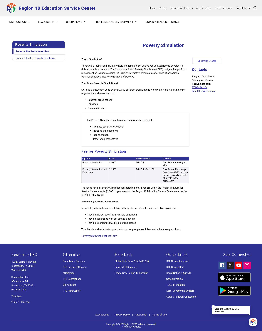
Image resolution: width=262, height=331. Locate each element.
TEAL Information (175, 284)
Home (152, 8)
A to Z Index (203, 8)
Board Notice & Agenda (178, 273)
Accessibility (102, 314)
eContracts (68, 273)
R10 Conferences (72, 279)
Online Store (69, 284)
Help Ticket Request (125, 267)
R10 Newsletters (175, 267)
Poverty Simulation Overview (32, 51)
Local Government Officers (180, 290)
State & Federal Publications (181, 296)
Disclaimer (141, 314)
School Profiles (174, 279)
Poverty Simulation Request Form (99, 235)
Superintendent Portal (162, 21)
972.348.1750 (18, 289)
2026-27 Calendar (20, 302)
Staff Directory (223, 8)
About (163, 8)
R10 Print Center (71, 290)
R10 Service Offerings (75, 267)
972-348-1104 (199, 87)
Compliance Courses (74, 261)
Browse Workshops (181, 8)
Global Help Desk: (132, 261)
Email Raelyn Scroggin (203, 91)
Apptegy (137, 327)
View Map (16, 296)
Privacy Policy (122, 314)
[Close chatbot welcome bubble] (213, 307)
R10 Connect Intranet (177, 261)
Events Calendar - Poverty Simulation (35, 58)
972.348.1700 (18, 270)
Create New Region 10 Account (131, 273)
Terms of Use (159, 314)
